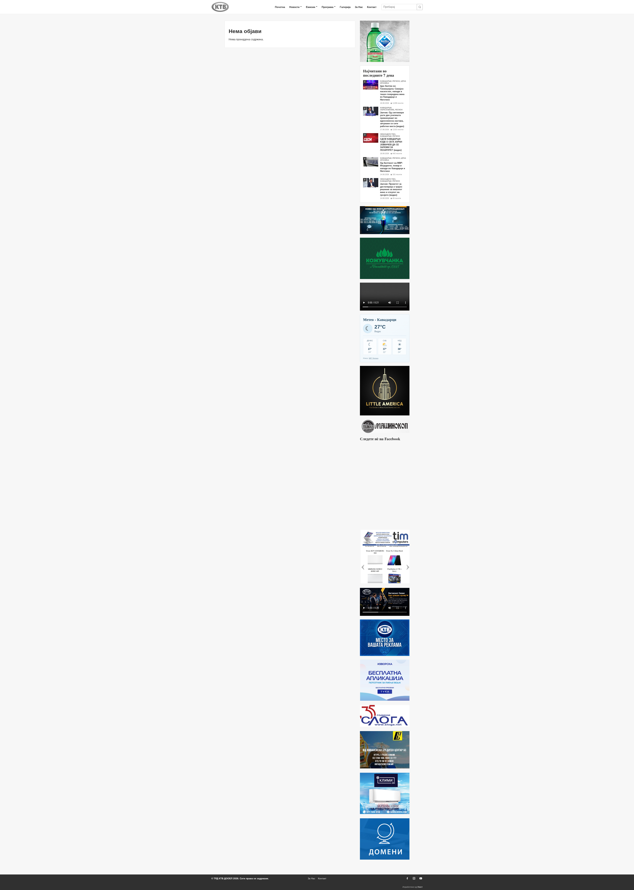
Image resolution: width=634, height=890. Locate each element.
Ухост (420, 887)
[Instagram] (414, 878)
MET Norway (373, 358)
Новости (294, 7)
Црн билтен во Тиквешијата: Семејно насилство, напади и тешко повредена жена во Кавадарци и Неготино (392, 93)
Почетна (280, 7)
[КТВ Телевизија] (220, 6)
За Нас (359, 7)
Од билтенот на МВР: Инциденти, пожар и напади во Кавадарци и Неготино (392, 167)
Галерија (345, 7)
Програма (327, 7)
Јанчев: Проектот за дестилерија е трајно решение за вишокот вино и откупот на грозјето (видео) (391, 189)
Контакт (371, 7)
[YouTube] (421, 878)
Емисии (310, 7)
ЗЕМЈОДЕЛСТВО (387, 134)
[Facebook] (407, 878)
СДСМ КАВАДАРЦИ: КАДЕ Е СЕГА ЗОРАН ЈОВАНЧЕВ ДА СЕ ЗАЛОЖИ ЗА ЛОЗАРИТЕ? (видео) (391, 144)
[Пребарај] (420, 7)
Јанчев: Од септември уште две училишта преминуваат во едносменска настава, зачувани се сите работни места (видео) (392, 119)
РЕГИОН (396, 81)
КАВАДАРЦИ (385, 81)
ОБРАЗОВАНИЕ (387, 110)
